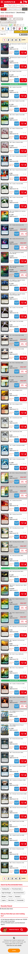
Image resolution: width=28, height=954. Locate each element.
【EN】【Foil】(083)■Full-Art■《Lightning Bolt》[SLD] (17, 212)
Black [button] (14, 28)
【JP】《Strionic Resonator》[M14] (16, 738)
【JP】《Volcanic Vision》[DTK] (15, 500)
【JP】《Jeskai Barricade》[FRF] (15, 417)
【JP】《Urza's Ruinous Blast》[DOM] (16, 335)
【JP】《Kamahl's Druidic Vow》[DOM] (16, 821)
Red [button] (19, 28)
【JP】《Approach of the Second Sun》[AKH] (18, 626)
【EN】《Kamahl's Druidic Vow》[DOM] (16, 835)
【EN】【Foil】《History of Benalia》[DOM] (17, 486)
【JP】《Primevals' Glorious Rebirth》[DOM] (17, 793)
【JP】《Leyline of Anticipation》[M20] (16, 445)
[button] (23, 35)
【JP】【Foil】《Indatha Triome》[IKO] (16, 101)
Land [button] (10, 31)
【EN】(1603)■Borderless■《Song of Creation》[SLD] (16, 726)
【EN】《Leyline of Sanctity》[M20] (16, 197)
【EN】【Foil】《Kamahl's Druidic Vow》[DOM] (17, 613)
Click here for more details (14, 945)
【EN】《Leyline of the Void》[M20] (16, 321)
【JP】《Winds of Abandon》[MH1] (16, 128)
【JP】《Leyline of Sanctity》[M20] (16, 183)
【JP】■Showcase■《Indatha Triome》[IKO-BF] (17, 44)
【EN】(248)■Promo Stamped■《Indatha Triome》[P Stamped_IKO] (17, 294)
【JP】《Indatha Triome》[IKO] (15, 71)
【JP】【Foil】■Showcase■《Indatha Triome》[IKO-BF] (16, 253)
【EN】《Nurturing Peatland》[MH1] (16, 571)
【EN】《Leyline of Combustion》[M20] (16, 697)
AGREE (14, 950)
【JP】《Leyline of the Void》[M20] (16, 307)
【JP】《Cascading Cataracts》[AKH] (16, 528)
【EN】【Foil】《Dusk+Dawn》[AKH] (16, 376)
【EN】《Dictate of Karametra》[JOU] (16, 862)
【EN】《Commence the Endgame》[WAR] (17, 780)
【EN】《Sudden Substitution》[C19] (16, 238)
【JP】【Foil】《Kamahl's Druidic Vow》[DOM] (17, 600)
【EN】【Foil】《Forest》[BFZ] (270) (16, 667)
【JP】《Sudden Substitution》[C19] (16, 225)
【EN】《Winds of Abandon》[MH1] (16, 142)
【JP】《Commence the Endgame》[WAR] (17, 766)
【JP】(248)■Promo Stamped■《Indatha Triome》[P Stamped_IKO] (17, 281)
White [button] (3, 28)
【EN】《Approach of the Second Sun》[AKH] (17, 641)
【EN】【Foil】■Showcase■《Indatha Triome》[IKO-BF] (16, 267)
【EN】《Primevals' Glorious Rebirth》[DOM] (17, 807)
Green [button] (25, 28)
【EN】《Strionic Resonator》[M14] (16, 752)
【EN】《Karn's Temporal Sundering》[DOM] (17, 169)
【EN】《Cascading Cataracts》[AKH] (16, 541)
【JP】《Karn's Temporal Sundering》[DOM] (17, 156)
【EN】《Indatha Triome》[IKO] (15, 87)
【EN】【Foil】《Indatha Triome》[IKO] (16, 114)
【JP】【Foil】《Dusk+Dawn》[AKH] (16, 362)
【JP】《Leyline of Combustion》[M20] (16, 683)
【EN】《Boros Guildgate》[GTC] (15, 404)
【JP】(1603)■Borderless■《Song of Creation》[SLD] (16, 712)
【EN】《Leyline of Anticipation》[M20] (16, 459)
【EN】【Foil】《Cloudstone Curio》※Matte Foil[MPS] (18, 586)
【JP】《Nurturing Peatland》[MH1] (16, 555)
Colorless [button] (3, 31)
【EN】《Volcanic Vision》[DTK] (15, 514)
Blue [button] (8, 28)
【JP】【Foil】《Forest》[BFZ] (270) (16, 654)
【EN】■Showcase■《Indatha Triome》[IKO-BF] (18, 58)
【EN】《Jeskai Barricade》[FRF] (15, 431)
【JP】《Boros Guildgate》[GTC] (15, 390)
